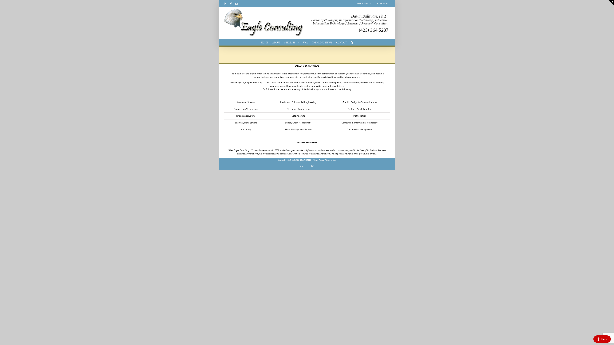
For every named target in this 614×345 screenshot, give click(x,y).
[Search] (352, 42)
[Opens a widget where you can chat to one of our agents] (602, 339)
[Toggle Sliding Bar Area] (611, 3)
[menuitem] (363, 3)
